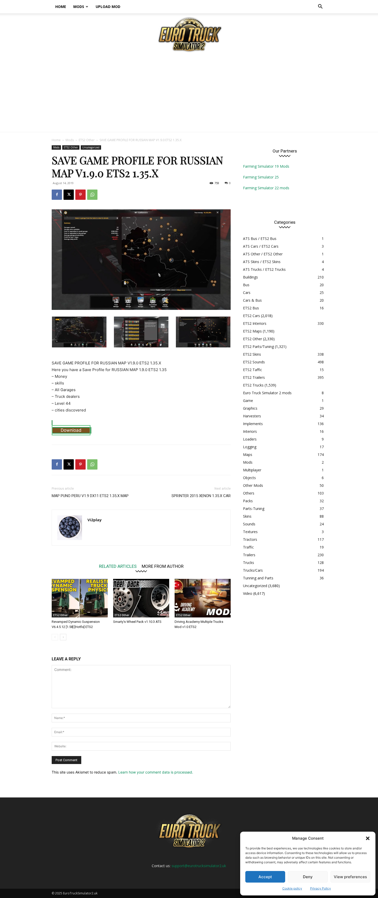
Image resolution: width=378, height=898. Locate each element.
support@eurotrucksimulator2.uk (199, 865)
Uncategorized (91, 147)
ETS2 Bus (251, 308)
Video (247, 593)
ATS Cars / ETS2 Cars (260, 246)
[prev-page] (55, 637)
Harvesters (252, 416)
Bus (246, 284)
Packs (248, 500)
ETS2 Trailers (254, 377)
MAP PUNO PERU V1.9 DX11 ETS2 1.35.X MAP (90, 495)
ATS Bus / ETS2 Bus (259, 238)
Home (60, 6)
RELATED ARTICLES (118, 566)
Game (248, 400)
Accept (265, 876)
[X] (69, 195)
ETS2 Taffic (252, 369)
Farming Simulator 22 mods (266, 187)
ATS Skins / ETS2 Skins (262, 261)
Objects (249, 477)
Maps (247, 454)
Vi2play (94, 519)
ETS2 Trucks (253, 385)
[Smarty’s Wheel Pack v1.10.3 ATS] (141, 598)
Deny (308, 876)
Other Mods (253, 485)
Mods (78, 6)
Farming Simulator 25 (261, 177)
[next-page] (63, 637)
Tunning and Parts (258, 578)
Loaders (250, 439)
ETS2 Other (87, 140)
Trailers (249, 554)
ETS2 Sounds (254, 362)
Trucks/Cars (253, 570)
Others (248, 493)
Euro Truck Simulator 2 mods (267, 392)
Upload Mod (108, 6)
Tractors (250, 539)
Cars (246, 292)
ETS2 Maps (252, 331)
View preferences (350, 876)
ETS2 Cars (251, 315)
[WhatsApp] (92, 195)
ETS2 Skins (252, 354)
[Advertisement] (189, 93)
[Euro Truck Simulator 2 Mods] (189, 34)
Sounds (249, 524)
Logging (249, 446)
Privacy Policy (320, 888)
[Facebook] (57, 195)
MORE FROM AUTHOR (163, 566)
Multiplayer (252, 470)
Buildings (250, 277)
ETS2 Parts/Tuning (258, 346)
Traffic (248, 547)
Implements (253, 423)
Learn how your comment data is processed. (155, 772)
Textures (250, 531)
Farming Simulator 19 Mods (266, 166)
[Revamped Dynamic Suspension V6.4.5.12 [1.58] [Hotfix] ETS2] (80, 598)
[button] (367, 838)
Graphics (250, 408)
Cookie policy (292, 888)
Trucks (248, 562)
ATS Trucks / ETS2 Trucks (264, 269)
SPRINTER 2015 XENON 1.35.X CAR (201, 495)
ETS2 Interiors (254, 323)
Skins (247, 516)
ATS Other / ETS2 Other (263, 254)
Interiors (250, 431)
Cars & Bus (252, 300)
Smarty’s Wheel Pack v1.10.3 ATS (137, 622)
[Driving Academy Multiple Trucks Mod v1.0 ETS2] (203, 598)
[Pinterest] (80, 195)
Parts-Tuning (253, 508)
